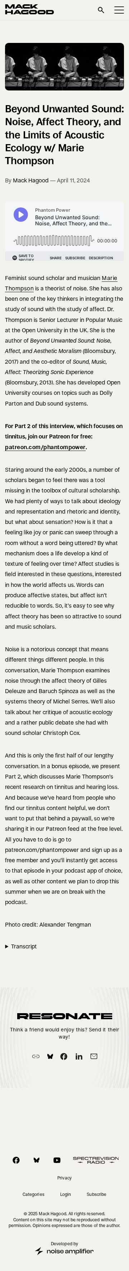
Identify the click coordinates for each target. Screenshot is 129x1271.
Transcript (24, 946)
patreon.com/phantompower (45, 447)
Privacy (64, 1178)
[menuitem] (64, 1178)
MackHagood (29, 10)
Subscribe (96, 1194)
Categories (33, 1194)
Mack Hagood (31, 180)
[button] (119, 10)
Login (65, 1194)
